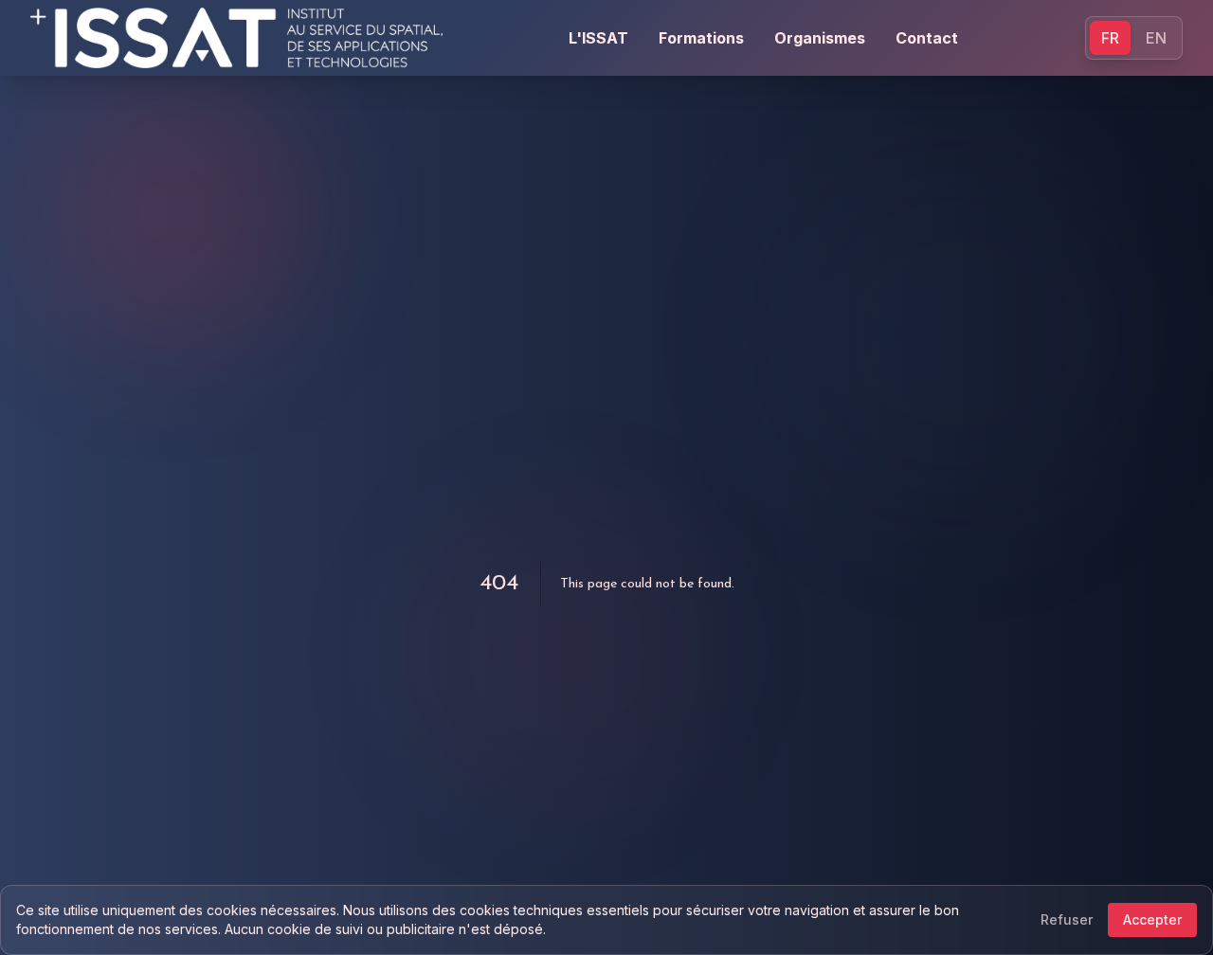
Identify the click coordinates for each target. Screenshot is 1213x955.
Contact (927, 37)
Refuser (1067, 919)
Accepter (1152, 919)
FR (1110, 37)
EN (1156, 37)
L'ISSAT (598, 37)
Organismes (819, 37)
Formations (701, 37)
